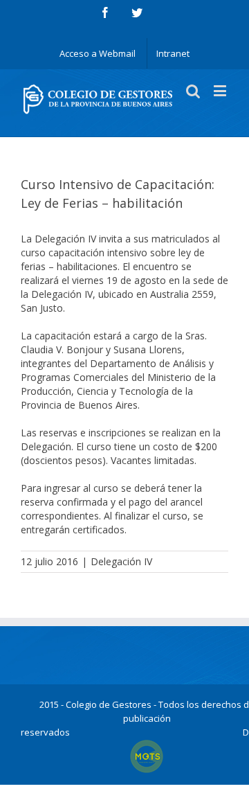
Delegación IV (121, 561)
